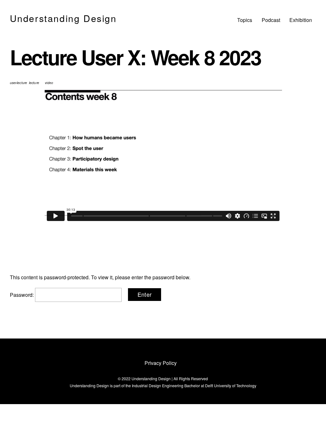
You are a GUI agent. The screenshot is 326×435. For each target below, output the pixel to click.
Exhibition (300, 20)
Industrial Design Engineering (157, 385)
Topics (244, 20)
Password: (22, 294)
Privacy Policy (161, 362)
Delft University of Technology (230, 385)
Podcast (271, 20)
